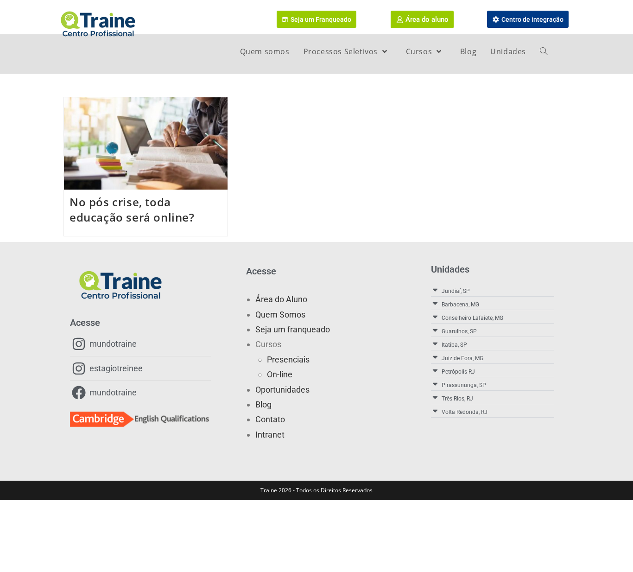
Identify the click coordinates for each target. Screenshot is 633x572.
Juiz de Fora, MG (462, 358)
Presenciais (288, 359)
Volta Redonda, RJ (464, 412)
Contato (270, 419)
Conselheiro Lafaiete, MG (472, 318)
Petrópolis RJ (458, 372)
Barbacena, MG (460, 304)
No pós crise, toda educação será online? (132, 209)
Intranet (270, 434)
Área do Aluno (281, 299)
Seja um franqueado (292, 329)
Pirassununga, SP (464, 385)
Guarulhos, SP (459, 331)
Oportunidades (282, 389)
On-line (279, 374)
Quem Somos (280, 314)
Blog (263, 404)
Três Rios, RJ (457, 398)
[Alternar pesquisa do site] (543, 51)
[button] (492, 290)
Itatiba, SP (454, 345)
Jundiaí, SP (456, 291)
